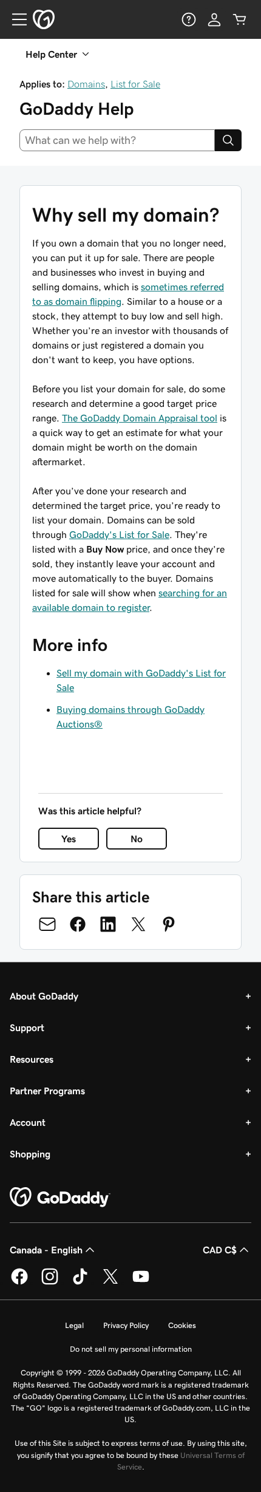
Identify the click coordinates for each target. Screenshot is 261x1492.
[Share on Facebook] (78, 924)
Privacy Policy (126, 1325)
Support (27, 1027)
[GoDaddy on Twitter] (110, 1282)
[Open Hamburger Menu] (14, 19)
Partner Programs (47, 1090)
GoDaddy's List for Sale (119, 534)
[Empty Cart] (239, 19)
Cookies (182, 1325)
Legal (74, 1325)
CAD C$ (220, 1250)
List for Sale (135, 84)
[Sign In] (214, 19)
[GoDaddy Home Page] (60, 1197)
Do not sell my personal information (131, 1349)
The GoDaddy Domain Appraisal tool (139, 418)
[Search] (228, 140)
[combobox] (117, 140)
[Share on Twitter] (138, 924)
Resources (31, 1059)
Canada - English (46, 1250)
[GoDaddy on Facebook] (19, 1282)
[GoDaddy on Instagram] (49, 1282)
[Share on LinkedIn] (108, 924)
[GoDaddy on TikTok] (80, 1282)
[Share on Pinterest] (169, 924)
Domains (86, 84)
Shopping (30, 1154)
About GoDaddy (44, 996)
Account (28, 1122)
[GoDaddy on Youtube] (141, 1282)
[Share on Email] (47, 924)
